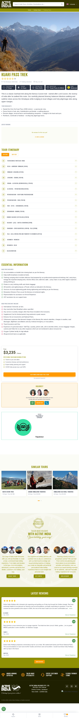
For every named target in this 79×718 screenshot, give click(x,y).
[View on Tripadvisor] (73, 601)
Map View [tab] (14, 154)
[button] (8, 87)
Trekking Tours (47, 10)
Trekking (23, 82)
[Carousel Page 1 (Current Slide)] (39, 500)
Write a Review (40, 137)
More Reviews (39, 662)
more (70, 608)
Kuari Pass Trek (14, 74)
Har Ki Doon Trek (8, 492)
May (36, 82)
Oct (41, 82)
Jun (39, 82)
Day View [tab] (5, 154)
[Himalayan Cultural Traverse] (65, 480)
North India (15, 82)
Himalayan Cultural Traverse (63, 492)
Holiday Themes (12, 576)
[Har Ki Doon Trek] (13, 480)
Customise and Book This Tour (39, 374)
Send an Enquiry (65, 576)
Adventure (29, 82)
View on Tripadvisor (70, 615)
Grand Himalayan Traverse (37, 492)
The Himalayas (7, 82)
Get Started (38, 576)
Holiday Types (37, 10)
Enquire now (39, 403)
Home (29, 10)
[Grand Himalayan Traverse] (39, 480)
